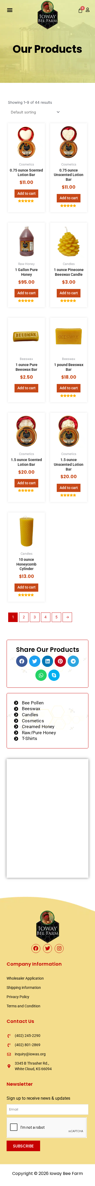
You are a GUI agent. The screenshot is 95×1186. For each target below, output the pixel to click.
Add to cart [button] (26, 193)
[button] (9, 10)
